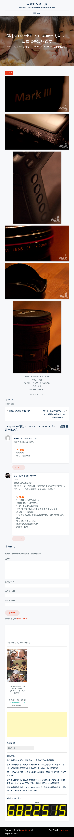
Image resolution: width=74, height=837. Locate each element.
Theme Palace (64, 830)
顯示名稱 (9, 582)
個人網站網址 (10, 600)
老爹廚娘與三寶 (37, 4)
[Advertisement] (37, 724)
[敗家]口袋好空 (10, 404)
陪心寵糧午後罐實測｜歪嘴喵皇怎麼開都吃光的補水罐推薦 (30, 760)
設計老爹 (10, 400)
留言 (7, 559)
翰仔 (15, 476)
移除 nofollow (22, 619)
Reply (18, 467)
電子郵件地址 (11, 591)
